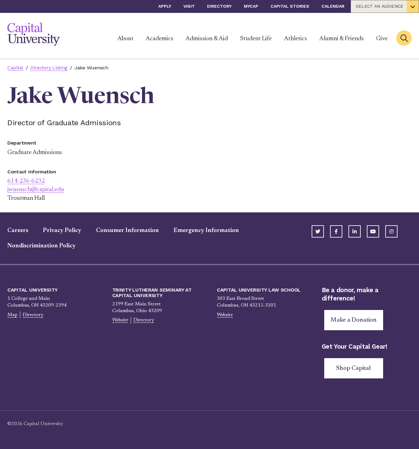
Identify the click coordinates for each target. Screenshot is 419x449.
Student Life (256, 39)
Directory (219, 6)
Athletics (295, 39)
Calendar (332, 6)
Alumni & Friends (341, 39)
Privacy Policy (62, 230)
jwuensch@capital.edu (35, 190)
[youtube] (373, 231)
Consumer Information (127, 230)
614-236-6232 (26, 181)
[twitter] (318, 231)
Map (12, 314)
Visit (189, 6)
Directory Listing (48, 68)
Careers (17, 230)
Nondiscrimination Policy (41, 246)
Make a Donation (354, 320)
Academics (159, 39)
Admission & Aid (207, 39)
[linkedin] (354, 231)
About (125, 39)
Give (382, 39)
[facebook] (336, 231)
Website (120, 320)
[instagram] (391, 231)
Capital (15, 68)
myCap (251, 6)
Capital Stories (290, 6)
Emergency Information (206, 230)
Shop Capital (353, 368)
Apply (164, 6)
